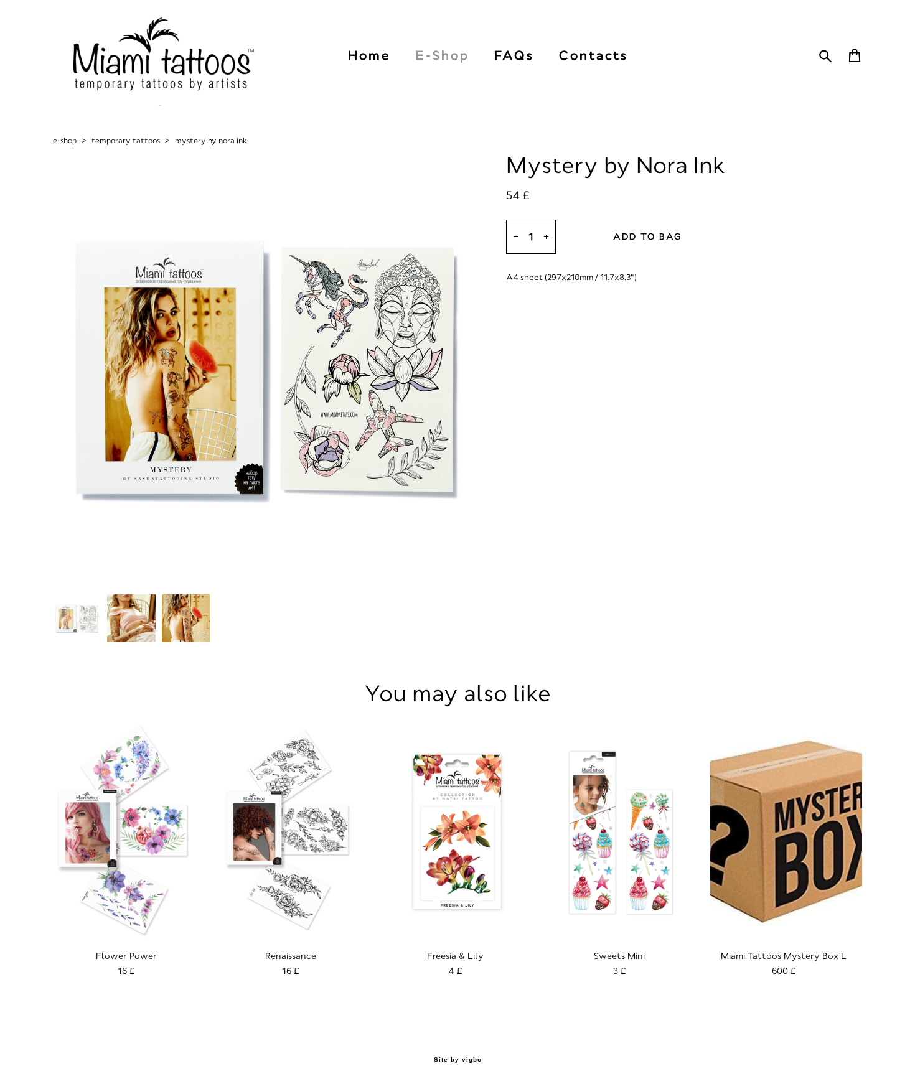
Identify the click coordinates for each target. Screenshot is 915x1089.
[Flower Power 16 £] (129, 831)
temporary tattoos (126, 141)
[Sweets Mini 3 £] (622, 831)
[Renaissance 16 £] (293, 831)
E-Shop (442, 55)
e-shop (65, 141)
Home (369, 55)
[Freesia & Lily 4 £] (457, 831)
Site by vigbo (458, 1060)
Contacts (593, 55)
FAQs (514, 55)
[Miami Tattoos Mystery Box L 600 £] (786, 831)
